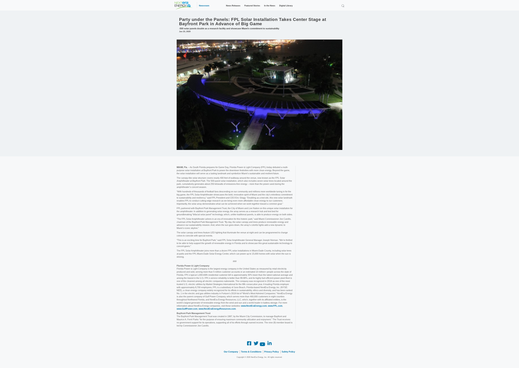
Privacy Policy (271, 352)
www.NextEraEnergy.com (254, 306)
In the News (269, 5)
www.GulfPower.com (187, 309)
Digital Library (286, 5)
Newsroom (204, 5)
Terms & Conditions (251, 352)
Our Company (231, 352)
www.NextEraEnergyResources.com (217, 309)
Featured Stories (252, 5)
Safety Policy (288, 352)
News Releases (233, 5)
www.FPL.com (275, 306)
